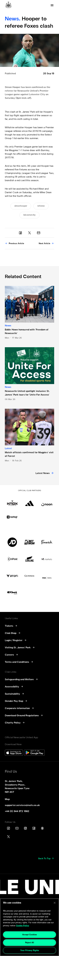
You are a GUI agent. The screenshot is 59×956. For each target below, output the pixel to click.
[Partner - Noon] (46, 501)
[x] (29, 233)
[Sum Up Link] (12, 517)
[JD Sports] (12, 542)
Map (7, 799)
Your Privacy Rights (29, 950)
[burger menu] (52, 5)
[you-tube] (17, 828)
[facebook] (20, 233)
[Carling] (29, 559)
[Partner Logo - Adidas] (29, 501)
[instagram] (25, 828)
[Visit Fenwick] (46, 542)
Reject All (29, 942)
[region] (29, 927)
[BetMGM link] (29, 542)
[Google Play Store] (34, 753)
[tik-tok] (8, 828)
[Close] (54, 902)
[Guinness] (29, 575)
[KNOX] (12, 501)
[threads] (42, 828)
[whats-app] (39, 233)
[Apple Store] (14, 753)
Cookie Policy (22, 925)
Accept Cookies (29, 934)
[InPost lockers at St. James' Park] (12, 559)
